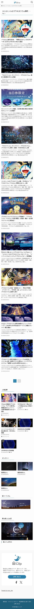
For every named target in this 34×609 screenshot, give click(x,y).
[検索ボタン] (32, 2)
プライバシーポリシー (13, 601)
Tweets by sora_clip (7, 590)
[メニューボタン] (2, 2)
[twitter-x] (19, 582)
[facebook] (15, 582)
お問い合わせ (17, 576)
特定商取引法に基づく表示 (25, 601)
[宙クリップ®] (17, 2)
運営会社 (5, 601)
